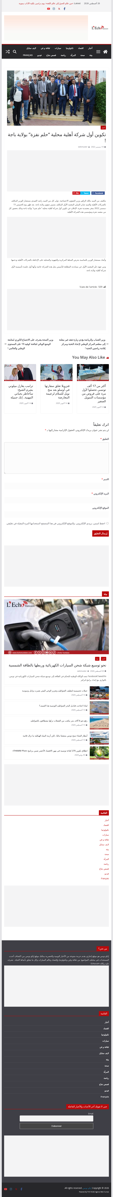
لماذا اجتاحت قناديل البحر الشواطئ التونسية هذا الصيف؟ (63, 705)
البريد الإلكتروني (100, 493)
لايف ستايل (31, 48)
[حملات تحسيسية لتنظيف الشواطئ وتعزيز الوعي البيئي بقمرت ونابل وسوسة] (99, 693)
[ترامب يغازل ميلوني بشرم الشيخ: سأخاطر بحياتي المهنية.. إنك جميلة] (20, 366)
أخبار (90, 48)
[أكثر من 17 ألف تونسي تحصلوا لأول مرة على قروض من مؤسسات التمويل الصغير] (93, 366)
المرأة (73, 55)
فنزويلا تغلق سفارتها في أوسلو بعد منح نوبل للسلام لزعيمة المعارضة (57, 391)
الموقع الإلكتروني (100, 507)
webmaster (83, 147)
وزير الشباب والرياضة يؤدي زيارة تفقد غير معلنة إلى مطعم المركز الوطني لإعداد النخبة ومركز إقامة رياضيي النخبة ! (82, 344)
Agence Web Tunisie (102, 1192)
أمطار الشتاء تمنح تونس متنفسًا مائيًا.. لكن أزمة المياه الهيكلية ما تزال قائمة (55, 735)
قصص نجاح (51, 55)
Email (90, 1113)
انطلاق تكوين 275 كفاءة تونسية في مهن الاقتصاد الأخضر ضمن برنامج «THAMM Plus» (50, 750)
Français (28, 55)
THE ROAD (91, 1192)
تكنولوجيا (69, 48)
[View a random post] (7, 51)
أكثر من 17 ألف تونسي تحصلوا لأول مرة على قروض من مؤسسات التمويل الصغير (94, 393)
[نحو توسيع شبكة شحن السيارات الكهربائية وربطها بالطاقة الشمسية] (56, 626)
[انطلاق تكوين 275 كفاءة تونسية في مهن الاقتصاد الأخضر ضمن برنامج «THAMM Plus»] (99, 753)
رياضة (63, 55)
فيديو (39, 55)
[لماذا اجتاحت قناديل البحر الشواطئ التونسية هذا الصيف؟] (99, 708)
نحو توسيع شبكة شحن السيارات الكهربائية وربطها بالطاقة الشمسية (57, 665)
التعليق (104, 439)
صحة (82, 55)
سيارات (58, 48)
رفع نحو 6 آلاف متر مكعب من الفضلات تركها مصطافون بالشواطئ (59, 720)
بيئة (90, 55)
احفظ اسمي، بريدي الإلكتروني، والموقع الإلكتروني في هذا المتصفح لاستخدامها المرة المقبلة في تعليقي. (55, 523)
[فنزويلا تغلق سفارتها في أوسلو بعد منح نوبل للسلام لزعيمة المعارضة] (56, 366)
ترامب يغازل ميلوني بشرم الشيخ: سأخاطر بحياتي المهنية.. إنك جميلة (20, 391)
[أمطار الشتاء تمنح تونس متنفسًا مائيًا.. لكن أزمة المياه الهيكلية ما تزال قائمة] (99, 738)
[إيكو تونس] (105, 51)
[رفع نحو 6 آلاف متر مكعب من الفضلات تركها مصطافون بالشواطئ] (99, 723)
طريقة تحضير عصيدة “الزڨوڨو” (60, 3)
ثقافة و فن (45, 48)
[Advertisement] (56, 170)
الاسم (105, 479)
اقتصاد (81, 48)
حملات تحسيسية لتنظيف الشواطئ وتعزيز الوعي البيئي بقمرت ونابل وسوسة (54, 690)
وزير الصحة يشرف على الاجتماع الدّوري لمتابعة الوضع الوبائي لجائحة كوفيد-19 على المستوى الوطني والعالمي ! (30, 344)
